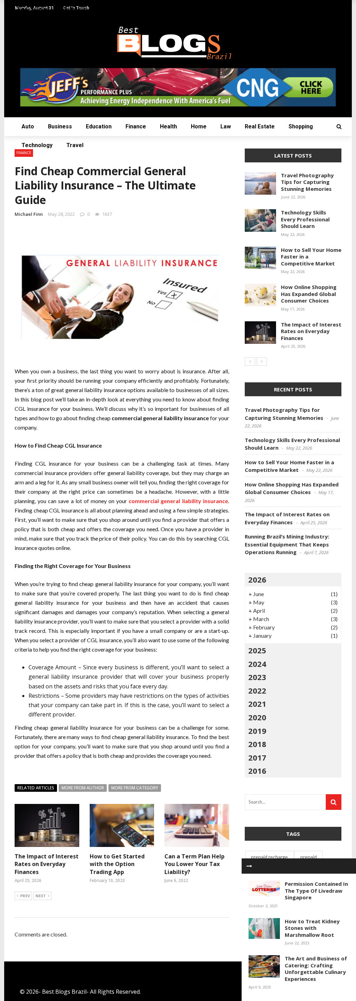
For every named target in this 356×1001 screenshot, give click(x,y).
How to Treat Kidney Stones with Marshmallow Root (312, 928)
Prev (25, 895)
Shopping (301, 126)
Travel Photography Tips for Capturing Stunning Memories (307, 182)
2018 (257, 744)
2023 (257, 677)
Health (168, 126)
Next (40, 895)
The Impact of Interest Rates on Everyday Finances (47, 864)
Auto (28, 126)
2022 (257, 690)
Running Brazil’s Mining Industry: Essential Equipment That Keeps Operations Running (287, 544)
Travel (74, 145)
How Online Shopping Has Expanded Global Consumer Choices (309, 293)
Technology (37, 145)
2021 (257, 703)
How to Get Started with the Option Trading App (117, 864)
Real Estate (260, 126)
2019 (257, 731)
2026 (257, 579)
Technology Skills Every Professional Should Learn (305, 219)
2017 (257, 757)
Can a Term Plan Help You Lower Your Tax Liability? (194, 864)
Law (225, 126)
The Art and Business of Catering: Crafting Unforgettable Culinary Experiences (316, 968)
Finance (136, 126)
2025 (257, 650)
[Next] (262, 361)
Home (199, 126)
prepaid (308, 857)
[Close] (249, 866)
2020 (257, 717)
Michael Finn (29, 214)
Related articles (35, 788)
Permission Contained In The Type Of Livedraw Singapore (316, 890)
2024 (257, 664)
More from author (83, 788)
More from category (134, 788)
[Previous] (250, 361)
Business (60, 126)
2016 (257, 770)
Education (99, 126)
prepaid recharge (269, 857)
